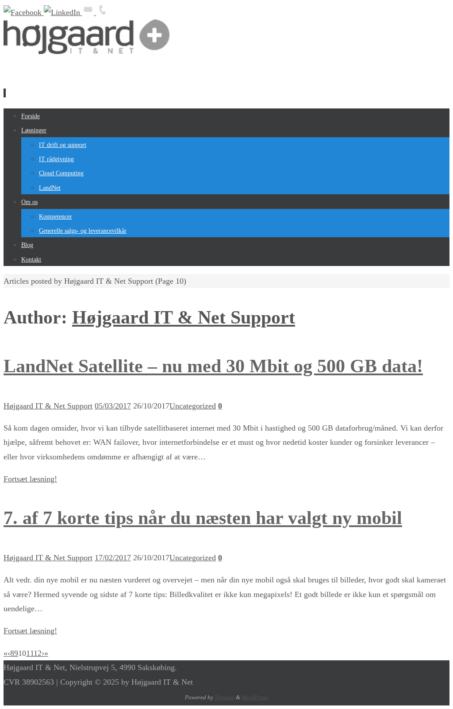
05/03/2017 (113, 405)
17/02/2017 (113, 557)
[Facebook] (24, 12)
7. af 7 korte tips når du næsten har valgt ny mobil (203, 518)
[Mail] (89, 12)
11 (30, 653)
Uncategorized (192, 405)
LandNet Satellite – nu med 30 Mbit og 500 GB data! (213, 366)
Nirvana (224, 697)
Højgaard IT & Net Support (183, 317)
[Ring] (101, 12)
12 (38, 653)
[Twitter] (63, 12)
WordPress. (255, 697)
